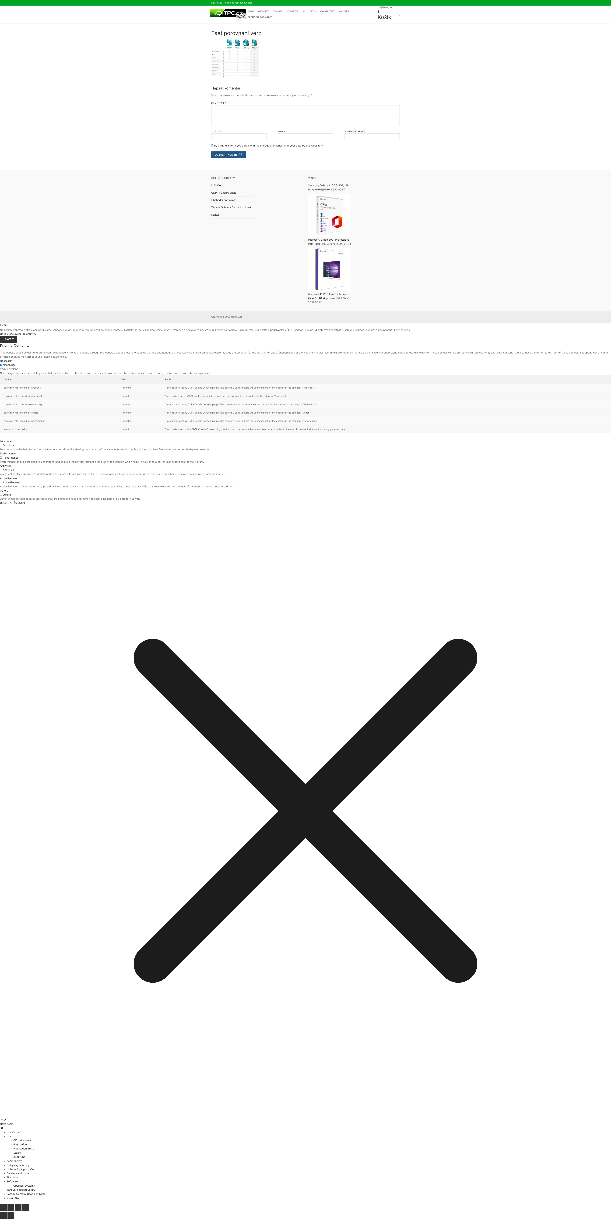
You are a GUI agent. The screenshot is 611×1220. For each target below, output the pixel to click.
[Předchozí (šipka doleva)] (3, 1215)
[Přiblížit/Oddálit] (3, 1207)
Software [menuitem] (12, 1181)
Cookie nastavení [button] (10, 333)
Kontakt (216, 214)
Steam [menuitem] (17, 1152)
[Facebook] (397, 2)
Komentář (218, 103)
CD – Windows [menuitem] (22, 1140)
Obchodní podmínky (223, 200)
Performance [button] (8, 453)
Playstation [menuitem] (20, 1144)
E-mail (283, 131)
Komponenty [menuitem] (14, 1161)
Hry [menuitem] (9, 1136)
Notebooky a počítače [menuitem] (20, 1169)
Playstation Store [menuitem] (23, 1148)
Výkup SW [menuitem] (13, 1198)
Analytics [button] (5, 465)
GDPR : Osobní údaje (223, 192)
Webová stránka (354, 131)
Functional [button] (6, 441)
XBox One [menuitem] (19, 1156)
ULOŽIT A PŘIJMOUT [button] (12, 502)
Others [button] (4, 490)
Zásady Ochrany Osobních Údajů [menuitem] (26, 1193)
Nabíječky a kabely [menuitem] (18, 1165)
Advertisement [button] (9, 478)
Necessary (9, 364)
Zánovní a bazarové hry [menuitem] (21, 1189)
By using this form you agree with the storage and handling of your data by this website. (268, 145)
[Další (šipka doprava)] (10, 1215)
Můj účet (216, 185)
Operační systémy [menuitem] (24, 1185)
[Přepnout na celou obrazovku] (10, 1207)
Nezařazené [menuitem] (14, 1132)
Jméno (216, 131)
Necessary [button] (6, 360)
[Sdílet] (18, 1207)
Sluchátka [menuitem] (12, 1177)
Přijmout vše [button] (29, 333)
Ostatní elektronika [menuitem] (18, 1173)
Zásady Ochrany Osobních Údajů (231, 207)
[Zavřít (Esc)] (25, 1207)
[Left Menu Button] (3, 1119)
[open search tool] (398, 14)
